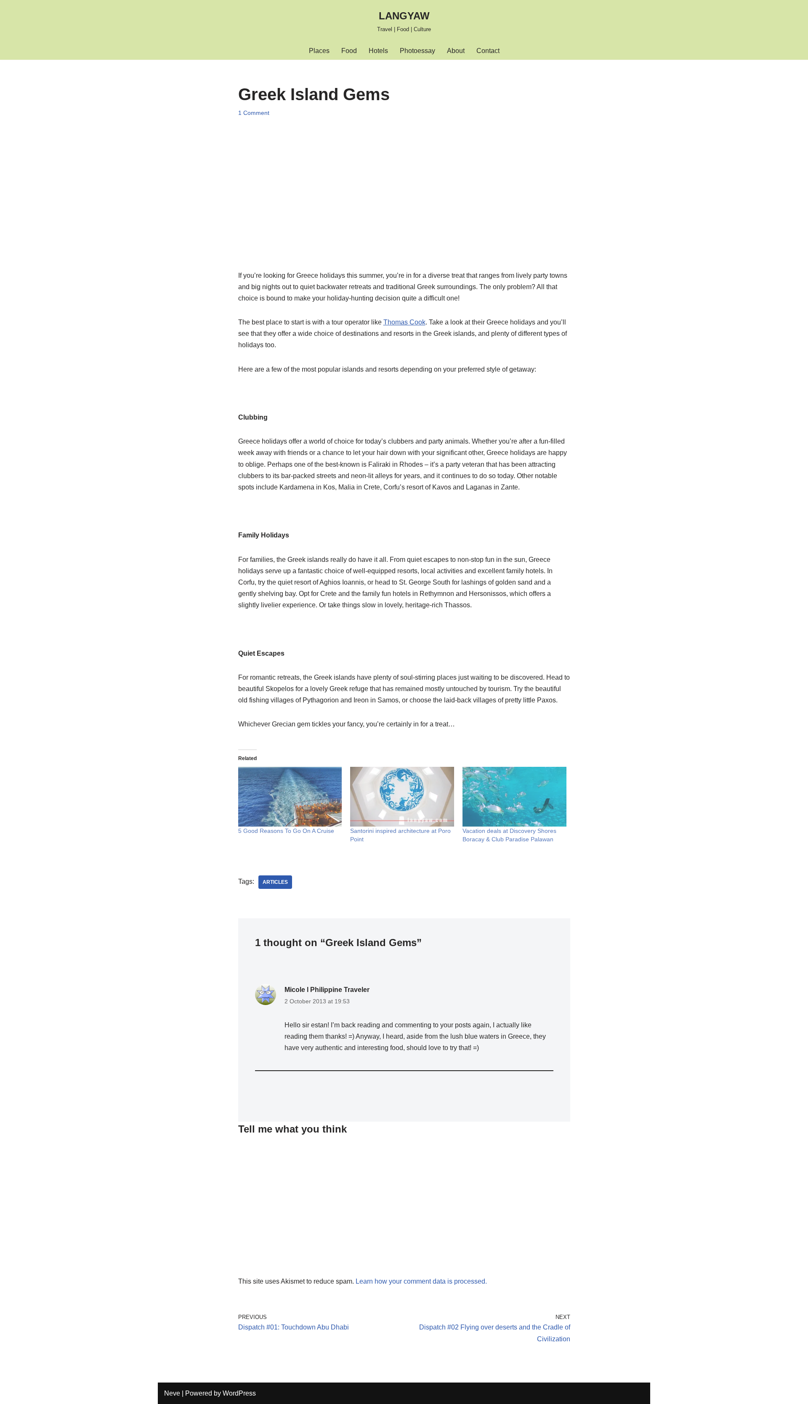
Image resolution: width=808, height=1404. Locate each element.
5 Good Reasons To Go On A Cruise (286, 830)
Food (349, 50)
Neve (172, 1393)
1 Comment (253, 112)
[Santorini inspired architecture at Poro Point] (402, 796)
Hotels (378, 50)
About (456, 50)
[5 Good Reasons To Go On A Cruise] (290, 796)
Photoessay (417, 50)
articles (275, 882)
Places (319, 50)
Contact (488, 50)
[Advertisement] (404, 186)
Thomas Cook (404, 322)
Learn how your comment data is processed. (421, 1281)
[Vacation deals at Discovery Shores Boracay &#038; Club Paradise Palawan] (514, 796)
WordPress (239, 1393)
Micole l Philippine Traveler (326, 989)
